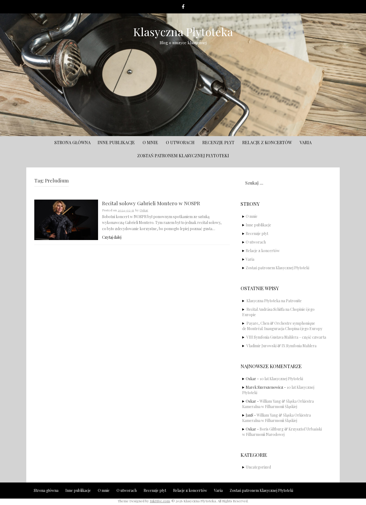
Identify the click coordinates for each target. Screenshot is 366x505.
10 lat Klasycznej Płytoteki (281, 378)
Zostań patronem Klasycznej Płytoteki (183, 155)
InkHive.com (160, 501)
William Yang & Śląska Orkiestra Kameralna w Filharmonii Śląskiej (278, 404)
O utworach (180, 142)
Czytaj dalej (111, 237)
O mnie (150, 142)
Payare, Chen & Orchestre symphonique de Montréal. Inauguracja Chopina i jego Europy (282, 326)
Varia (306, 142)
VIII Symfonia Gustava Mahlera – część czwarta (286, 337)
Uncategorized (258, 467)
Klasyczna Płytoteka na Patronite (274, 300)
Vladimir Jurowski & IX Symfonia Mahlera (281, 345)
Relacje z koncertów (267, 142)
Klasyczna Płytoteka (183, 31)
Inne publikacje (116, 142)
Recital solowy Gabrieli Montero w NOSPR (151, 203)
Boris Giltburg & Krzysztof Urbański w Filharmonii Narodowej (282, 432)
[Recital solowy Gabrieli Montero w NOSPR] (66, 219)
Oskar (144, 210)
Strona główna (72, 142)
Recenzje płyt (218, 142)
